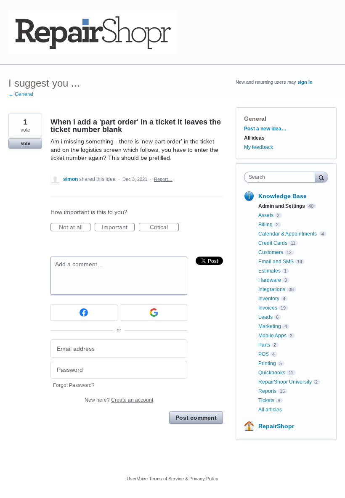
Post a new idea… (265, 129)
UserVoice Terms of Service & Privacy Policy (172, 478)
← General (20, 94)
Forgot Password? (74, 385)
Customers (270, 252)
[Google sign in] (154, 312)
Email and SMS (276, 262)
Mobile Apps (272, 336)
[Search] (321, 177)
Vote (25, 143)
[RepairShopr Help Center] (92, 32)
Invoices (267, 308)
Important (118, 227)
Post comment (196, 417)
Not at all (74, 227)
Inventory (268, 299)
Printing (267, 363)
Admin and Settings (281, 206)
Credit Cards (272, 243)
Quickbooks (271, 373)
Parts (264, 345)
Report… (163, 179)
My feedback (258, 147)
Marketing (269, 326)
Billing (265, 225)
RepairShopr (276, 426)
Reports (267, 391)
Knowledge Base (282, 196)
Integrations (271, 289)
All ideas (254, 138)
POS (263, 354)
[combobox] (281, 177)
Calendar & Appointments (288, 234)
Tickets (266, 400)
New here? (119, 400)
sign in (305, 82)
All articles (270, 410)
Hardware (269, 280)
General (255, 118)
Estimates (269, 271)
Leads (265, 317)
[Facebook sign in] (83, 312)
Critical (164, 227)
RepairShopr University (285, 382)
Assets (265, 215)
